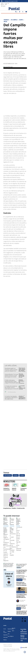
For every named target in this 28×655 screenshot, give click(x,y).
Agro (13, 630)
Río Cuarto (4, 632)
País (9, 633)
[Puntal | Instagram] (22, 621)
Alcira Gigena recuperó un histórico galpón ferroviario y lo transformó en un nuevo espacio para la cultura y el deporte (6, 548)
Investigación (19, 579)
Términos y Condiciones (7, 644)
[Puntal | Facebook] (19, 12)
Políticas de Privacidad (8, 646)
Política (5, 639)
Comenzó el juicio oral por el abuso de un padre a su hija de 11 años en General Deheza (19, 538)
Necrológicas (11, 636)
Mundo (13, 628)
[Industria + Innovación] (6, 485)
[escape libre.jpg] (15, 67)
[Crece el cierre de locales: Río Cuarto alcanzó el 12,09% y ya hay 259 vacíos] (8, 567)
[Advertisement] (16, 103)
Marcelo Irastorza (9, 585)
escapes (16, 475)
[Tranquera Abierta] (23, 485)
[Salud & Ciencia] (15, 485)
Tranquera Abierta (23, 489)
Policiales (5, 637)
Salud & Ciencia (14, 489)
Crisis (5, 569)
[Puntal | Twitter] (22, 12)
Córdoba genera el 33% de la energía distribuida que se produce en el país (21, 613)
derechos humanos (20, 592)
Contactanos (24, 633)
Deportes (5, 635)
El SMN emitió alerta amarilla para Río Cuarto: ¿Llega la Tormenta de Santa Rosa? (11, 382)
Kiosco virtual (22, 636)
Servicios (18, 608)
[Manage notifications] (25, 652)
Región (9, 631)
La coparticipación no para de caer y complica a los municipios (21, 572)
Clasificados (23, 638)
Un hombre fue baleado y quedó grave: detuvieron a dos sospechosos (11, 398)
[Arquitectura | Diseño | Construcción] (15, 500)
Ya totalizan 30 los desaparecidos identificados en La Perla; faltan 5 (21, 597)
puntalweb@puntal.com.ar (10, 651)
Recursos (19, 567)
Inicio (4, 628)
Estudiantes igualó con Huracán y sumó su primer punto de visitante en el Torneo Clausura (11, 370)
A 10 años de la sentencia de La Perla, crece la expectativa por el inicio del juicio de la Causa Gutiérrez (11, 388)
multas (22, 475)
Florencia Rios (13, 392)
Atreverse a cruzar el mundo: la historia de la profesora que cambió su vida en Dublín (13, 544)
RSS (22, 640)
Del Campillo (7, 475)
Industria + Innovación (6, 489)
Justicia (18, 526)
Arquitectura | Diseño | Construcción (14, 508)
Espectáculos (11, 628)
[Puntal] (7, 619)
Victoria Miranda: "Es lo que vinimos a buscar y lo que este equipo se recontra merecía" (11, 376)
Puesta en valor (7, 526)
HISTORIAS (12, 526)
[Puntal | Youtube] (26, 12)
